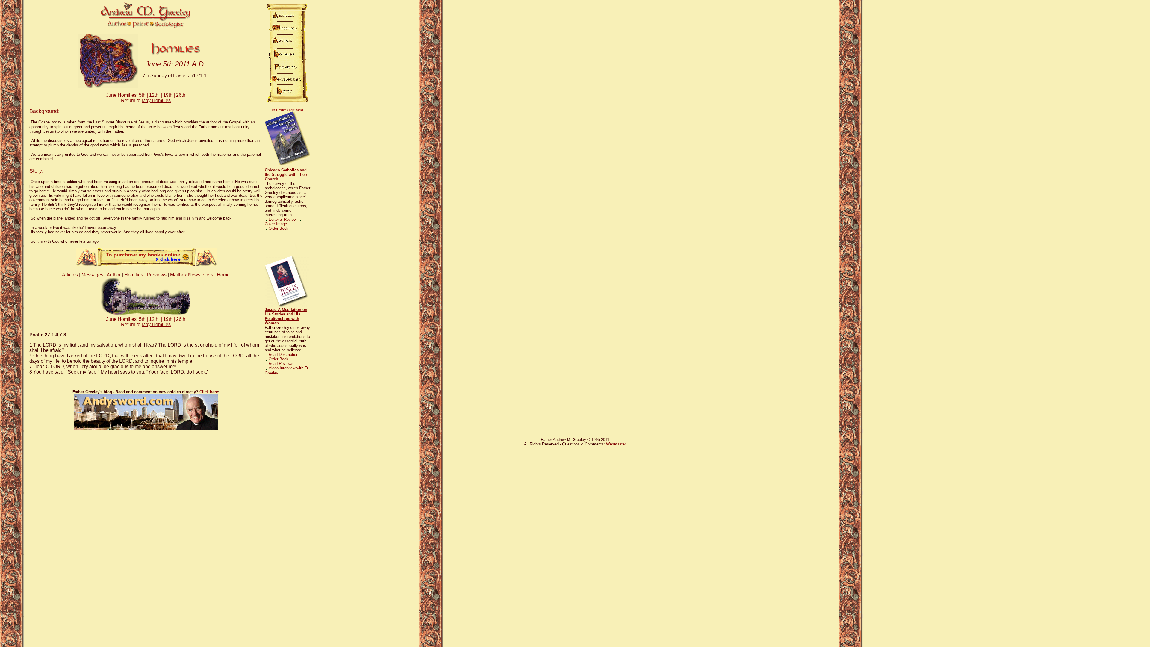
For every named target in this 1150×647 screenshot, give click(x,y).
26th (180, 95)
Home (223, 274)
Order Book (278, 228)
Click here (208, 392)
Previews (157, 274)
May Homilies (156, 100)
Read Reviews (281, 363)
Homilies (133, 274)
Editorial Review (282, 219)
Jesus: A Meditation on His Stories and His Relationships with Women (286, 316)
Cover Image (276, 224)
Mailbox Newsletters (191, 274)
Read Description (283, 354)
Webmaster (616, 444)
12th (153, 95)
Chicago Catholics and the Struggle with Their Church (286, 174)
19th (167, 95)
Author (114, 274)
